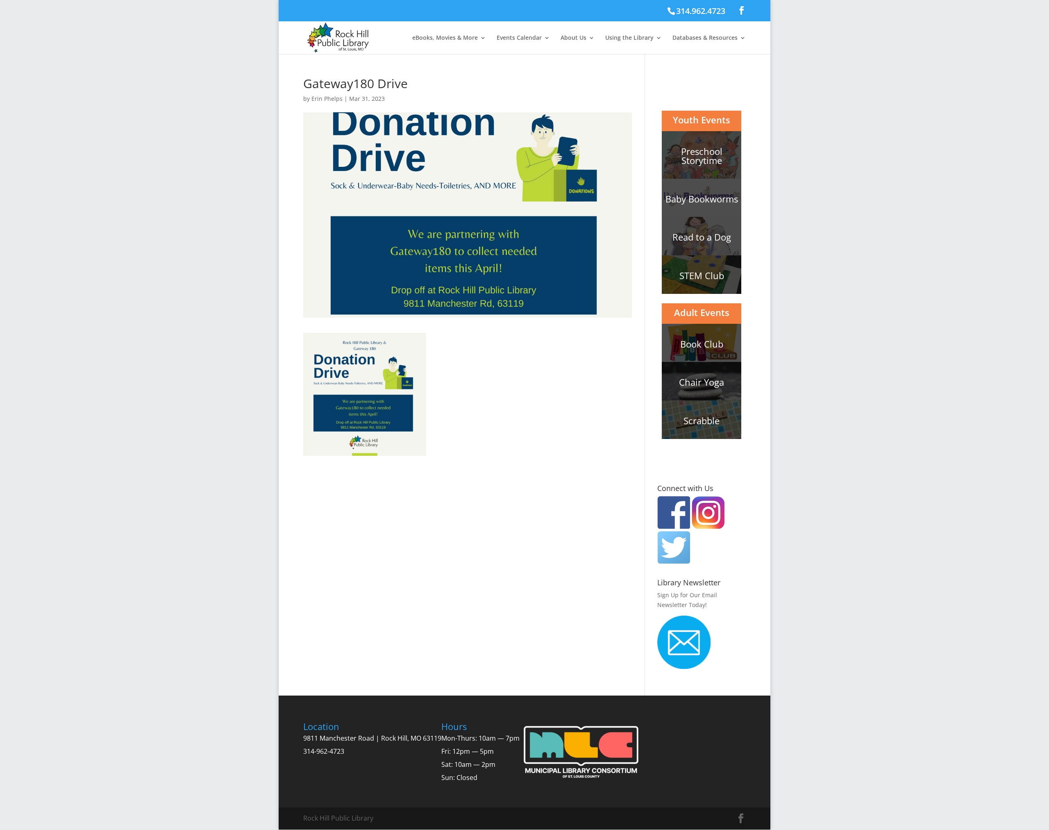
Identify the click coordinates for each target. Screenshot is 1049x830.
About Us (573, 38)
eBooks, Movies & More (445, 38)
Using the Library (629, 38)
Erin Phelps (327, 98)
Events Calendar (519, 38)
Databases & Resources (705, 38)
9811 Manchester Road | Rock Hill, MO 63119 (372, 738)
